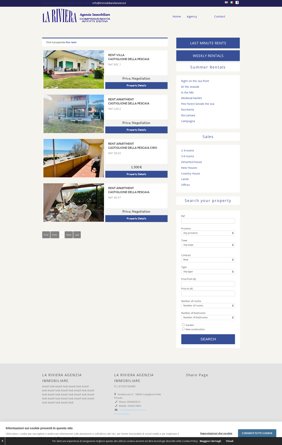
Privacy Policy (121, 414)
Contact (219, 16)
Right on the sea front (195, 81)
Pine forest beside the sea (197, 104)
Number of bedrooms (193, 313)
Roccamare (188, 115)
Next (68, 234)
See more (73, 69)
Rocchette (187, 109)
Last (77, 234)
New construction (195, 329)
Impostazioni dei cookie (216, 433)
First (46, 234)
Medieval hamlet (191, 98)
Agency (192, 16)
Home (177, 16)
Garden (190, 325)
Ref (183, 216)
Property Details (136, 85)
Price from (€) (188, 279)
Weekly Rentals (208, 55)
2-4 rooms (187, 150)
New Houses (189, 168)
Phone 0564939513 (54, 3)
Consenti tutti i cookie (257, 433)
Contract (186, 255)
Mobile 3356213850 (79, 3)
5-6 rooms (187, 156)
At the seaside (190, 87)
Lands (185, 179)
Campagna (188, 121)
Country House (190, 173)
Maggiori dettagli (210, 441)
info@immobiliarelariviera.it (109, 3)
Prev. (55, 234)
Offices (185, 185)
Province (186, 228)
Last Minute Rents (208, 43)
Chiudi (229, 441)
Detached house (191, 162)
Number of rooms (191, 301)
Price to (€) (187, 288)
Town (184, 240)
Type (184, 267)
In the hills (187, 92)
